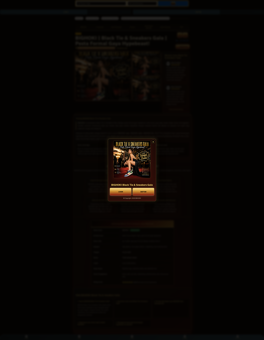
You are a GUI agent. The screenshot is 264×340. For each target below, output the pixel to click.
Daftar (143, 192)
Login (120, 192)
